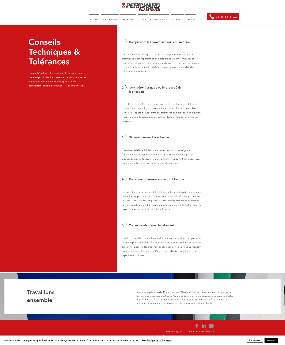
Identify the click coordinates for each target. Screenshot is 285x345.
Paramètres (254, 340)
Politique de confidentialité (159, 340)
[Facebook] (197, 326)
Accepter (271, 340)
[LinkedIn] (204, 326)
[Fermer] (281, 340)
